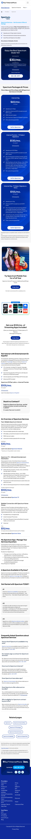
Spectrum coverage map (15, 576)
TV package (9, 361)
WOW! (16, 792)
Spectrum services (6, 646)
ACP (2, 812)
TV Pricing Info (15, 69)
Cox (16, 784)
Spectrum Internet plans (10, 681)
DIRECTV (17, 786)
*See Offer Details (4, 748)
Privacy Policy (15, 829)
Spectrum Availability (8, 736)
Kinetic (3, 788)
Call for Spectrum (15, 127)
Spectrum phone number (18, 621)
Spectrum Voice (16, 533)
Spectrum (7, 722)
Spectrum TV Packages (15, 727)
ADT (16, 788)
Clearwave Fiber (19, 804)
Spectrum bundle (22, 704)
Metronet (17, 798)
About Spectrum (5, 7)
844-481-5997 (15, 76)
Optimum (17, 790)
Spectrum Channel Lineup (15, 731)
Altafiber (3, 792)
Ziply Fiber (4, 806)
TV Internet (4, 815)
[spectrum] (5, 17)
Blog (2, 819)
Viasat (16, 801)
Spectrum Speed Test (22, 736)
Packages (3, 814)
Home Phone (4, 817)
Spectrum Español (14, 392)
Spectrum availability (13, 591)
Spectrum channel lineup (23, 462)
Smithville (17, 795)
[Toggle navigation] (28, 2)
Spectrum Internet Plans (20, 722)
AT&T (2, 784)
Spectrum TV (15, 497)
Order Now (15, 287)
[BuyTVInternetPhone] (8, 2)
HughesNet (4, 790)
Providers (7, 11)
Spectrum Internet (16, 7)
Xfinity (16, 783)
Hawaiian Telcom (5, 804)
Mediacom (4, 786)
